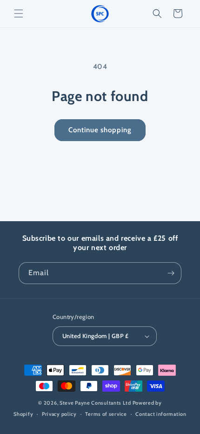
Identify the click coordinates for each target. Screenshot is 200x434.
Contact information (160, 414)
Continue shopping (100, 130)
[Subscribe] (170, 273)
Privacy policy (59, 414)
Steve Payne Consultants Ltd (95, 403)
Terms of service (106, 414)
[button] (18, 13)
